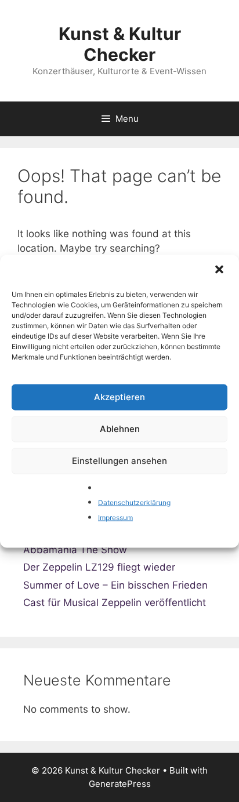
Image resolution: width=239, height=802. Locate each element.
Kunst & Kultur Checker (120, 44)
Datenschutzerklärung (134, 502)
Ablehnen (120, 428)
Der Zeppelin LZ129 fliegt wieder (99, 567)
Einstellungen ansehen (119, 460)
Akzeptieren (119, 396)
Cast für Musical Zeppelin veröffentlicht (114, 602)
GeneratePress (120, 783)
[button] (220, 270)
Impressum (115, 517)
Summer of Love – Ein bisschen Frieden (115, 585)
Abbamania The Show (75, 550)
